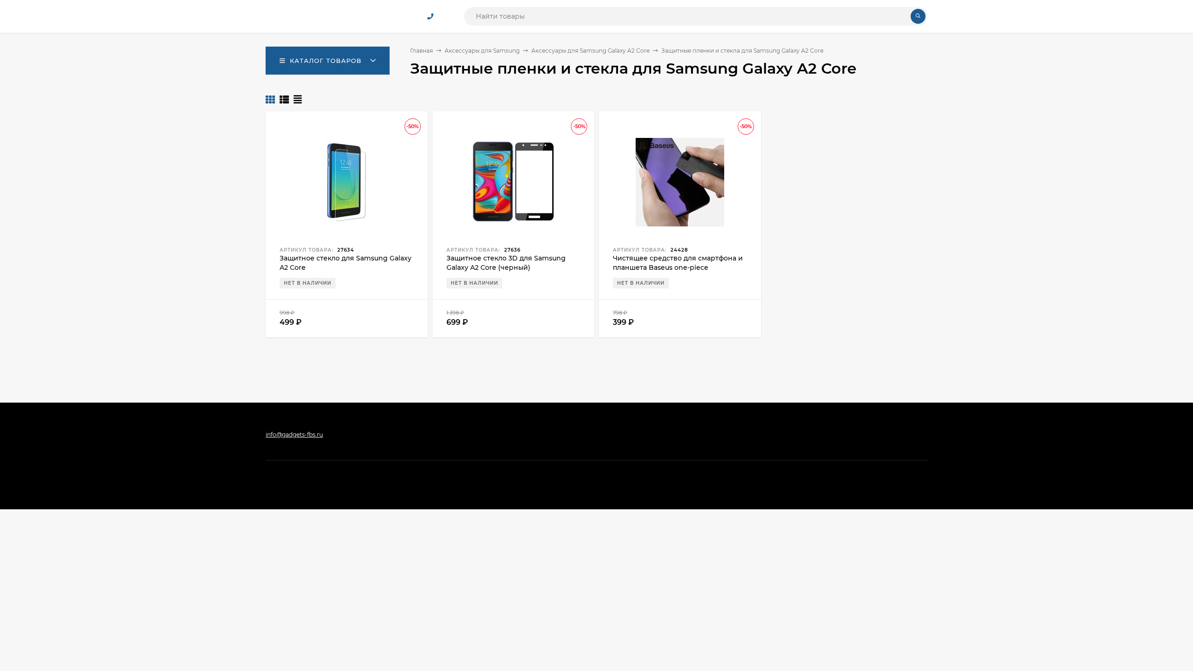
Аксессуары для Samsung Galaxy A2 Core (590, 50)
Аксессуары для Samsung (482, 50)
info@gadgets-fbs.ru (294, 434)
